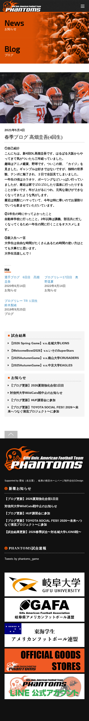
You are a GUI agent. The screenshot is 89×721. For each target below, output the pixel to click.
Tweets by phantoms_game (22, 558)
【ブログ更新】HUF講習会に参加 (33, 400)
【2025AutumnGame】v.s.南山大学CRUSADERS (44, 358)
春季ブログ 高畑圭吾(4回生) (33, 137)
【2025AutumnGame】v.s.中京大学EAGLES (41, 365)
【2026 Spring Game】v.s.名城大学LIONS (39, 343)
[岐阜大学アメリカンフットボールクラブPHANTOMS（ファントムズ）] (22, 10)
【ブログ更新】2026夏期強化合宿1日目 (37, 385)
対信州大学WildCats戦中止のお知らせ (36, 392)
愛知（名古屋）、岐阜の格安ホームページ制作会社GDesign (51, 480)
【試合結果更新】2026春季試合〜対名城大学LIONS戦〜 (43, 532)
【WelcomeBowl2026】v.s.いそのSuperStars (42, 350)
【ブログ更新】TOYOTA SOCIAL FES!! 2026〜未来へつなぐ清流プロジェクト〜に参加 (43, 409)
